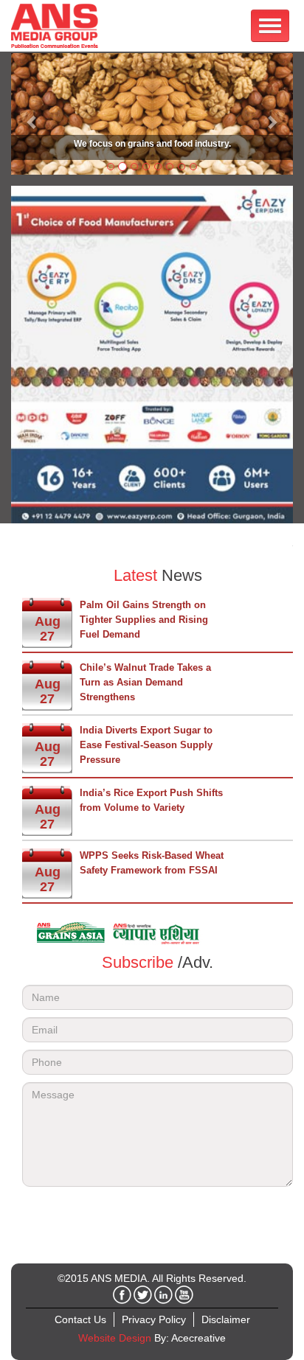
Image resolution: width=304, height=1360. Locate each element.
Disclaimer (225, 1319)
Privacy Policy (154, 1319)
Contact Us (80, 1319)
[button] (32, 114)
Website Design (114, 1338)
